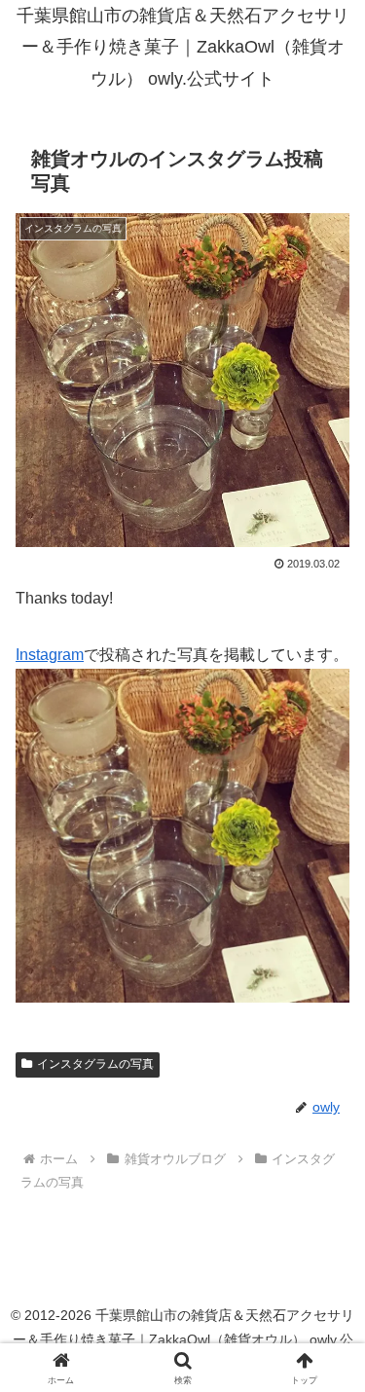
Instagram (50, 654)
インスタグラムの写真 (95, 1064)
